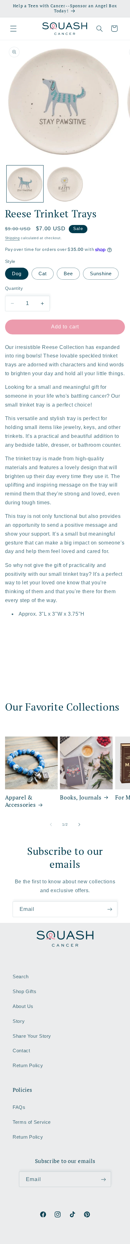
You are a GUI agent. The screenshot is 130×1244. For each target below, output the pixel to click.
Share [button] (19, 634)
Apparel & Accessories (20, 801)
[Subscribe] (110, 909)
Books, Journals (80, 797)
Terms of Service (32, 1122)
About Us (23, 1006)
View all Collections (27, 720)
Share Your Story (32, 1036)
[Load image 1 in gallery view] (25, 183)
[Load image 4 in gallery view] (64, 183)
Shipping (12, 238)
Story (19, 1021)
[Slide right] (79, 824)
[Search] (99, 28)
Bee (68, 273)
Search (21, 976)
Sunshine (101, 273)
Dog (16, 273)
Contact (21, 1050)
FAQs (19, 1107)
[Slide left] (51, 824)
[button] (13, 28)
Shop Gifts (24, 991)
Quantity (14, 288)
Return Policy (28, 1065)
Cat (42, 273)
